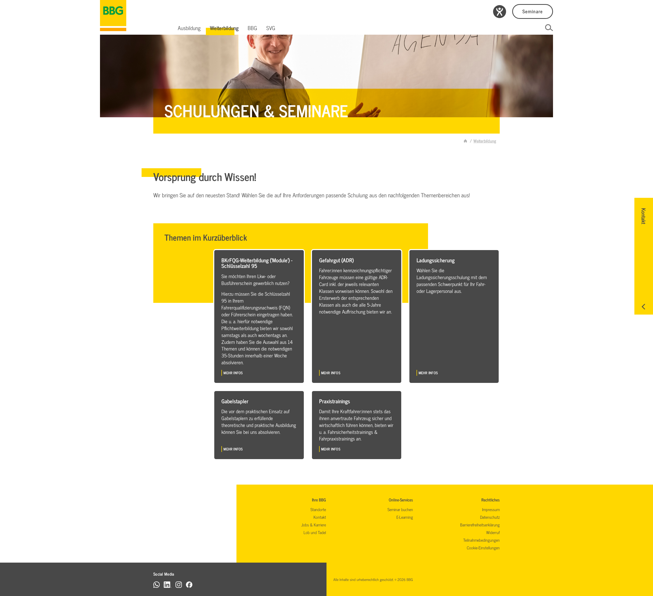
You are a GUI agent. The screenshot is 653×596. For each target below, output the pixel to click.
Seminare (532, 11)
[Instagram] (178, 584)
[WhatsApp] (156, 584)
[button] (189, 27)
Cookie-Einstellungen (483, 547)
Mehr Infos (233, 372)
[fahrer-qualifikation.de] (465, 140)
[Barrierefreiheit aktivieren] (499, 11)
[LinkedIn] (167, 584)
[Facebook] (189, 584)
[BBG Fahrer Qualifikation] (113, 15)
